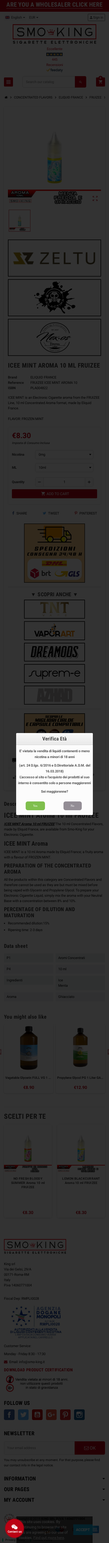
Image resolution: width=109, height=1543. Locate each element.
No (72, 805)
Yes (35, 805)
